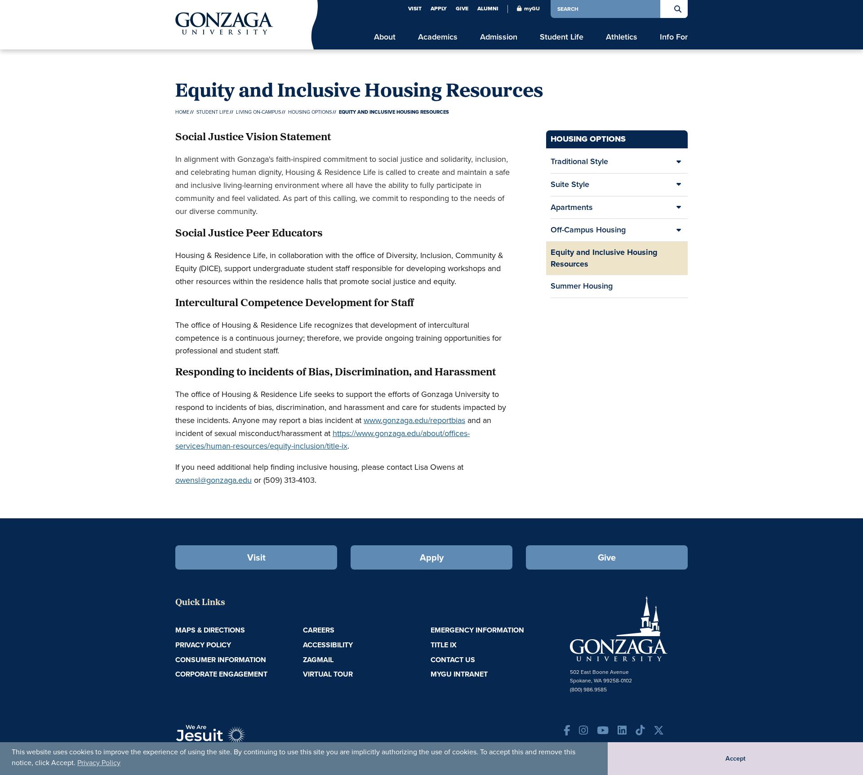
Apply (439, 8)
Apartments (572, 207)
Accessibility (328, 645)
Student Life (212, 112)
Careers (318, 630)
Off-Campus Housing (588, 230)
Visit (415, 8)
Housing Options (310, 112)
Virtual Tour (328, 674)
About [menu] (385, 37)
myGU (532, 8)
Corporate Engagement (221, 674)
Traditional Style (579, 161)
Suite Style (570, 184)
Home (182, 112)
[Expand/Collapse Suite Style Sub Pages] (679, 185)
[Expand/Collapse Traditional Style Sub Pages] (679, 162)
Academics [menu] (438, 37)
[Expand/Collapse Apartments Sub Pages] (679, 207)
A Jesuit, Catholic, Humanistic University (251, 739)
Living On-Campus (258, 112)
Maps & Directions (210, 630)
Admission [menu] (498, 37)
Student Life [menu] (561, 37)
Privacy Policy (98, 762)
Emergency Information (477, 630)
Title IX (444, 645)
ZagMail (318, 660)
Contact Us (453, 660)
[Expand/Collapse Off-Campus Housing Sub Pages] (679, 230)
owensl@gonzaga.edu (213, 480)
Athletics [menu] (621, 37)
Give (462, 8)
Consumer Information (220, 660)
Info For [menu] (674, 37)
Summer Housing (582, 286)
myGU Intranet (459, 674)
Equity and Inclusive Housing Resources (604, 258)
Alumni (487, 8)
